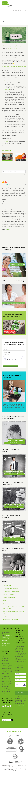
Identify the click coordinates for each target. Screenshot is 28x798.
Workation (5, 616)
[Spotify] (10, 706)
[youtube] (18, 10)
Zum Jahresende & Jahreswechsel (10, 619)
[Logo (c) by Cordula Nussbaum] (7, 1)
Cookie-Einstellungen (14, 770)
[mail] (23, 10)
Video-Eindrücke (6, 646)
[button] (3, 157)
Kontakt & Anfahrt (6, 643)
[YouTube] (8, 706)
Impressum (5, 769)
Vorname (5, 347)
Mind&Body (5, 603)
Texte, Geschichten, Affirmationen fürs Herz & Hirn (13, 612)
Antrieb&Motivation (7, 585)
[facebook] (25, 10)
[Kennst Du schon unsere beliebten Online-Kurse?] (14, 391)
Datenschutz (10, 769)
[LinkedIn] (3, 706)
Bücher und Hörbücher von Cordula (11, 591)
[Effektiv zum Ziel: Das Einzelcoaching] (14, 296)
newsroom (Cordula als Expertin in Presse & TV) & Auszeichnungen (14, 607)
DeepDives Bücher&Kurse (8, 594)
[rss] (20, 10)
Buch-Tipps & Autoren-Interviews (10, 588)
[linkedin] (13, 10)
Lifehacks (18, 48)
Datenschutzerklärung (20, 705)
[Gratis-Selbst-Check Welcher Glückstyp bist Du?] (14, 554)
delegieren (7, 89)
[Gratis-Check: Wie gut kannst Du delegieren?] (14, 521)
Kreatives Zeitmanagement (11, 48)
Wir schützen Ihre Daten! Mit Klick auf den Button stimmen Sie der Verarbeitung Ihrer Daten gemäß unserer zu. (20, 701)
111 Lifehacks (5, 141)
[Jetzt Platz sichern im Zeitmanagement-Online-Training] (14, 265)
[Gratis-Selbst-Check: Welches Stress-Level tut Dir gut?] (14, 499)
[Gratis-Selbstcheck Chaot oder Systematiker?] (14, 466)
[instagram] (16, 10)
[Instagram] (5, 706)
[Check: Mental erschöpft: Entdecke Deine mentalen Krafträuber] (14, 422)
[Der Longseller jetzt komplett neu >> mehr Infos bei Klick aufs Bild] (14, 327)
